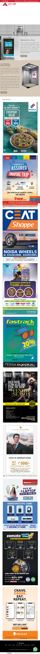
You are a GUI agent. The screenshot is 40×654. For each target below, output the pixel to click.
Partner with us (32, 20)
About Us (31, 10)
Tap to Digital (28, 649)
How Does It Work (33, 15)
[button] (24, 56)
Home (31, 8)
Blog (30, 12)
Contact (31, 22)
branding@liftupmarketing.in (31, 1)
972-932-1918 (20, 1)
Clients (31, 17)
